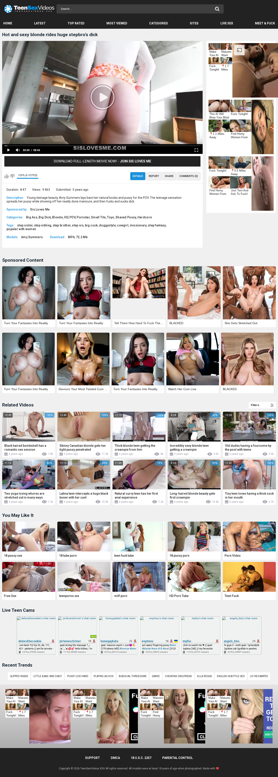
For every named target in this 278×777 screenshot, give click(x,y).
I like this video (6, 176)
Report (154, 176)
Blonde (57, 217)
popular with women (21, 229)
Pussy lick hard (77, 676)
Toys (110, 217)
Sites (194, 23)
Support (92, 758)
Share (169, 176)
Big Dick (45, 217)
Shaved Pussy (126, 217)
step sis (77, 225)
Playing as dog (104, 676)
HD (66, 217)
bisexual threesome (133, 676)
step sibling (42, 225)
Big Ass (31, 217)
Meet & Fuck (265, 23)
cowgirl (122, 225)
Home (7, 23)
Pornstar (83, 217)
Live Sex (226, 23)
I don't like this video (12, 176)
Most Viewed (116, 23)
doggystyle (107, 225)
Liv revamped (259, 676)
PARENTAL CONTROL (177, 758)
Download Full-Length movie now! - (102, 161)
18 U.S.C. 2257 (141, 758)
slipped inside (19, 676)
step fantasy (157, 225)
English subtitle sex (231, 676)
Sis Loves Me (40, 209)
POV (72, 217)
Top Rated (76, 23)
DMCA (115, 758)
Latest (40, 23)
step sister (25, 225)
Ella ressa (204, 676)
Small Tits (98, 217)
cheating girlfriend (178, 676)
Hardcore (144, 217)
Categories (158, 23)
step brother (62, 225)
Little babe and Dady (47, 676)
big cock (91, 225)
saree (156, 676)
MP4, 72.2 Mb (78, 237)
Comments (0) (188, 176)
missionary (138, 225)
